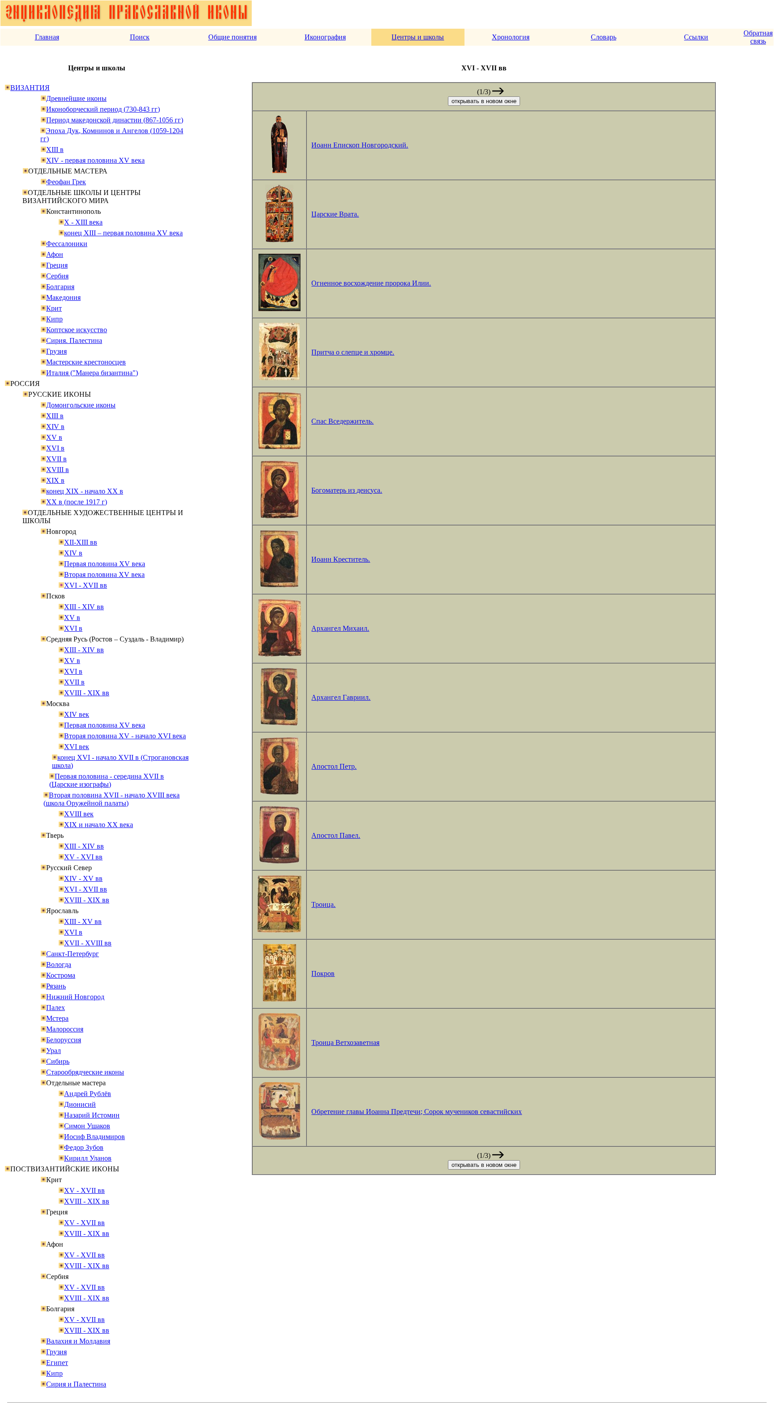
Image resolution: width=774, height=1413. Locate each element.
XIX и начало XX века (98, 824)
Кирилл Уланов (88, 1158)
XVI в (55, 448)
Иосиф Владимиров (94, 1136)
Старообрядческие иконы (85, 1072)
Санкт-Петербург (72, 954)
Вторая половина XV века (104, 574)
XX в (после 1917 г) (76, 502)
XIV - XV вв (83, 878)
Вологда (58, 964)
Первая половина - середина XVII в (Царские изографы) (106, 780)
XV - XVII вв (84, 1190)
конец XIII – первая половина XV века (123, 233)
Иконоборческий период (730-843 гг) (103, 109)
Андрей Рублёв (87, 1093)
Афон (54, 254)
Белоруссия (63, 1040)
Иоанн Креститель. (340, 559)
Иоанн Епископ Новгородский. (359, 145)
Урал (53, 1050)
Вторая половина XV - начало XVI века (125, 736)
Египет (57, 1362)
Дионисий (80, 1104)
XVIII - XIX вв (86, 693)
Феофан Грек (66, 182)
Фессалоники (66, 243)
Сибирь (57, 1061)
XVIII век (79, 814)
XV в (54, 437)
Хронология (510, 37)
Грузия (56, 351)
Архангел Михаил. (340, 628)
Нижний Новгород (75, 997)
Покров (323, 973)
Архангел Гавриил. (340, 697)
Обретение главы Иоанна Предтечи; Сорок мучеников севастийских (416, 1111)
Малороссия (64, 1029)
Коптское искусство (76, 330)
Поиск (140, 37)
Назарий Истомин (92, 1115)
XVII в (56, 459)
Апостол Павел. (335, 835)
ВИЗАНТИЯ (30, 87)
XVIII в (57, 469)
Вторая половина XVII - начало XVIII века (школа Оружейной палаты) (111, 799)
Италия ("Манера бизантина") (92, 373)
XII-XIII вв (80, 542)
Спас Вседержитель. (342, 421)
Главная (47, 37)
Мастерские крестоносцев (86, 362)
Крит (54, 308)
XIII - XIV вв (84, 607)
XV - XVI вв (83, 857)
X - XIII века (83, 222)
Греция (57, 265)
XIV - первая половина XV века (95, 160)
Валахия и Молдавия (78, 1341)
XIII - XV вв (83, 921)
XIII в (55, 149)
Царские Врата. (335, 214)
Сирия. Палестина (74, 340)
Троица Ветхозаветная (345, 1042)
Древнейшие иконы (76, 98)
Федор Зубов (83, 1147)
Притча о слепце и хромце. (352, 352)
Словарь (603, 37)
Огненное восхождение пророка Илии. (371, 283)
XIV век (76, 714)
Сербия (57, 276)
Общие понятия (232, 37)
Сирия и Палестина (76, 1384)
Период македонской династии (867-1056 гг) (114, 120)
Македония (63, 297)
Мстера (57, 1018)
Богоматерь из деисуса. (346, 490)
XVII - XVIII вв (88, 943)
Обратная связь (758, 37)
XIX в (55, 480)
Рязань (56, 986)
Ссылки (696, 37)
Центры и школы (417, 37)
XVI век (76, 746)
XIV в (55, 426)
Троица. (323, 904)
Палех (55, 1007)
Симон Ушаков (87, 1126)
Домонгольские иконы (81, 405)
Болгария (60, 286)
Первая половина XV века (104, 564)
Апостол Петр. (334, 766)
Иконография (325, 37)
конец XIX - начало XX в (84, 491)
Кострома (60, 975)
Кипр (54, 319)
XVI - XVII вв (85, 585)
